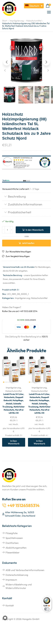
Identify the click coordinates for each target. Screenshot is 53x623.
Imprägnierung (17, 20)
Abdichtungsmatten (16, 547)
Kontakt (10, 605)
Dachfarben (12, 542)
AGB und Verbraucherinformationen (25, 570)
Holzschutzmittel (33, 20)
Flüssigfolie (12, 533)
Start (4, 20)
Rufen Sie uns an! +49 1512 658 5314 (19, 311)
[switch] (46, 609)
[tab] (26, 197)
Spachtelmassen (14, 537)
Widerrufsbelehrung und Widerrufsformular (19, 586)
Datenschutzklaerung (17, 574)
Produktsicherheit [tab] (19, 212)
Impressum (11, 579)
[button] (48, 6)
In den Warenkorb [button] (13, 442)
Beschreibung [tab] (17, 196)
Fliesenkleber (13, 552)
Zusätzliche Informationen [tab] (25, 204)
